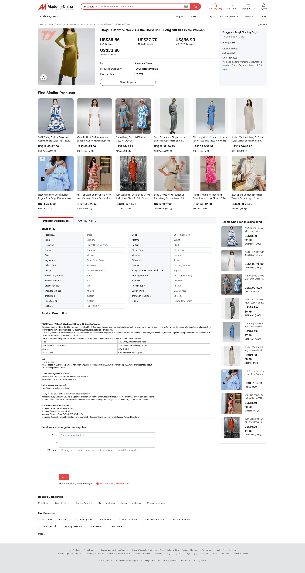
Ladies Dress (106, 519)
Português (99, 553)
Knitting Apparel (84, 502)
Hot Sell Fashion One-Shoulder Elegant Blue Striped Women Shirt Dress (254, 372)
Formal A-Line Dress (131, 502)
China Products (90, 550)
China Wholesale (139, 550)
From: (53, 435)
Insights (232, 550)
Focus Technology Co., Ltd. (131, 560)
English (78, 553)
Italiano (136, 553)
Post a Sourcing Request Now (112, 483)
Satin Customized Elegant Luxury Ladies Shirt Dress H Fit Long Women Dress (254, 301)
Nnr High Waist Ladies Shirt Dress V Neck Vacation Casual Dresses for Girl (254, 396)
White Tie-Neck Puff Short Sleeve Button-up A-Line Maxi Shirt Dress (254, 253)
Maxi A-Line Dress (156, 502)
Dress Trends (115, 526)
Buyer (194, 16)
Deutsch (146, 553)
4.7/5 (232, 42)
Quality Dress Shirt (74, 526)
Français (111, 553)
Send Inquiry (128, 82)
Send (63, 477)
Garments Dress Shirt (180, 519)
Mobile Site (221, 550)
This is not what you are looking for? (76, 483)
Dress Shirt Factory (154, 519)
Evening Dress (87, 519)
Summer (91, 250)
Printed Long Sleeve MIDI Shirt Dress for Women (254, 277)
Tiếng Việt (225, 553)
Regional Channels (190, 550)
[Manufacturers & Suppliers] (55, 6)
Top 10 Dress (96, 526)
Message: (52, 450)
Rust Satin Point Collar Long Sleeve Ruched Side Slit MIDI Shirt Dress (254, 420)
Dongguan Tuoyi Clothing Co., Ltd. (241, 32)
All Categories (49, 16)
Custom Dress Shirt (128, 519)
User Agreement (170, 560)
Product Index (207, 550)
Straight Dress (62, 502)
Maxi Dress (43, 502)
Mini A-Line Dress (106, 502)
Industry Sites (173, 550)
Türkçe (214, 553)
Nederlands (158, 553)
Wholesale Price (157, 550)
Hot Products (74, 550)
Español (88, 553)
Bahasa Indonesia (240, 553)
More (224, 69)
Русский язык (124, 553)
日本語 (187, 553)
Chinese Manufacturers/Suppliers (114, 550)
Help (210, 16)
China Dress (46, 519)
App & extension (228, 16)
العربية (169, 553)
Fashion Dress (66, 519)
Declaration (185, 560)
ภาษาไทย (204, 553)
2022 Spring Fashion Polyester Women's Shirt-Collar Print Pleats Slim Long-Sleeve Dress (254, 229)
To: (55, 442)
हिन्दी (195, 553)
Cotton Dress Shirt (50, 526)
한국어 (178, 553)
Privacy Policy (200, 560)
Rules (265, 16)
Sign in (263, 8)
